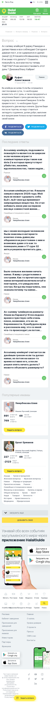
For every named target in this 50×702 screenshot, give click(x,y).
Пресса (30, 632)
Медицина (9, 501)
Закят (33, 493)
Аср (29, 18)
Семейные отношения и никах (18, 487)
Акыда (7, 476)
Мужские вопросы (32, 479)
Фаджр (5, 18)
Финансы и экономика (14, 490)
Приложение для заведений (9, 624)
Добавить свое (25, 520)
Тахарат (16, 496)
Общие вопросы (11, 493)
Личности (27, 496)
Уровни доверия (34, 623)
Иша (4, 23)
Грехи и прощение (21, 476)
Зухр (21, 18)
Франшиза (6, 646)
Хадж (6, 496)
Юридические (23, 501)
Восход (13, 18)
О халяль (30, 619)
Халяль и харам (35, 490)
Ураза (25, 493)
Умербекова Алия (26, 403)
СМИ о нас (31, 636)
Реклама (5, 614)
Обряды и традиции (22, 481)
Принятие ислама (12, 484)
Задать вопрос (27, 698)
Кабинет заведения (10, 619)
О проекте (31, 627)
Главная (8, 32)
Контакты (31, 640)
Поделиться (14, 127)
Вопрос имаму (22, 32)
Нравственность (22, 498)
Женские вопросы (12, 479)
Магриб (38, 18)
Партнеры (6, 642)
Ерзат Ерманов (24, 442)
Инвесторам (7, 638)
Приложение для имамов (9, 631)
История (8, 498)
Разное (35, 32)
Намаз (7, 481)
